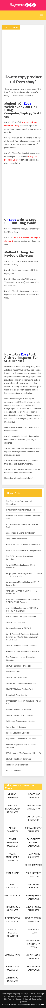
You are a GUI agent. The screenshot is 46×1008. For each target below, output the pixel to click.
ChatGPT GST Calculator (16, 622)
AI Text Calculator (13, 771)
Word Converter (13, 672)
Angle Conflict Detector (16, 727)
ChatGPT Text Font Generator (18, 759)
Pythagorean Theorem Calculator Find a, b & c (24, 702)
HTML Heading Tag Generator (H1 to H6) (23, 753)
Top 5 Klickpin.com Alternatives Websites (19, 557)
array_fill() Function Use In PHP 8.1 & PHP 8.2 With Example (22, 609)
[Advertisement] (23, 52)
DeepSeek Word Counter (16, 695)
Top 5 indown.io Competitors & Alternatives (19, 502)
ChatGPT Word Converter (16, 677)
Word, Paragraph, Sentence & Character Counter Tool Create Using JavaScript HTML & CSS (22, 637)
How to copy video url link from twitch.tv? (23, 544)
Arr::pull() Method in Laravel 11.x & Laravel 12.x (20, 566)
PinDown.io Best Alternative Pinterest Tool (22, 525)
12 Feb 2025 (14, 27)
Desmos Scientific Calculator (18, 709)
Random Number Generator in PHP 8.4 (22, 651)
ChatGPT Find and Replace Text (19, 689)
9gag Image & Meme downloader (20, 533)
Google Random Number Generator (21, 683)
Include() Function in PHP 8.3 (18, 628)
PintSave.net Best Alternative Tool (20, 510)
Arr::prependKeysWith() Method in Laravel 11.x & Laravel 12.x (24, 574)
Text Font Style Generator (17, 765)
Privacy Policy (31, 1004)
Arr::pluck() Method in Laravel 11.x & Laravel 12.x (21, 592)
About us (5, 1004)
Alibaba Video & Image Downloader (21, 617)
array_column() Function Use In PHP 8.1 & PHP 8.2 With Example (23, 600)
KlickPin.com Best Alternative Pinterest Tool (23, 517)
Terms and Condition (18, 1004)
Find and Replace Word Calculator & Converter (21, 746)
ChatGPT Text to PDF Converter (19, 715)
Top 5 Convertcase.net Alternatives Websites (21, 658)
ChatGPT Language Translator (18, 666)
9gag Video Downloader (16, 539)
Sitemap (40, 1004)
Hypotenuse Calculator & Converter (21, 739)
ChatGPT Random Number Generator (21, 645)
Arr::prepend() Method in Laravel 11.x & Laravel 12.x (22, 583)
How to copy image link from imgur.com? (23, 550)
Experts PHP (23, 1002)
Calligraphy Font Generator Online (20, 721)
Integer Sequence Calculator (18, 733)
